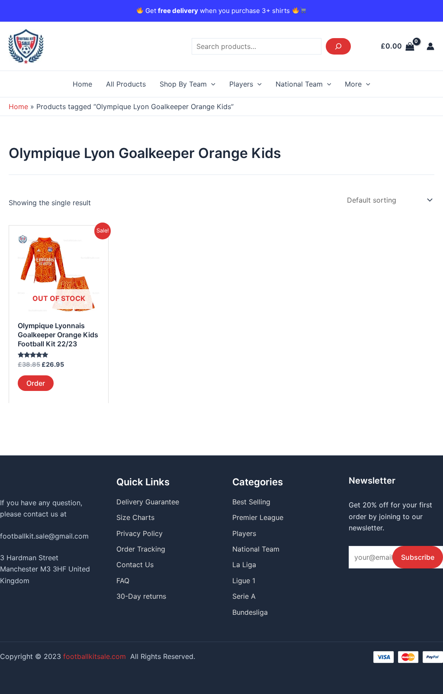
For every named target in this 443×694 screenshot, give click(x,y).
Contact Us (135, 564)
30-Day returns (141, 596)
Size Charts (135, 517)
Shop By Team (183, 84)
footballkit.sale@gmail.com (44, 536)
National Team (299, 84)
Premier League (257, 517)
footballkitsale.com (94, 656)
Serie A (244, 596)
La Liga (244, 564)
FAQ (122, 580)
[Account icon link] (430, 46)
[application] (211, 84)
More (353, 84)
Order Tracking (140, 549)
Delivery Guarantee (147, 501)
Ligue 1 (243, 580)
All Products (126, 84)
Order (35, 383)
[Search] (338, 46)
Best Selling (251, 501)
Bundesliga (250, 612)
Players (241, 84)
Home (82, 84)
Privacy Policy (139, 533)
